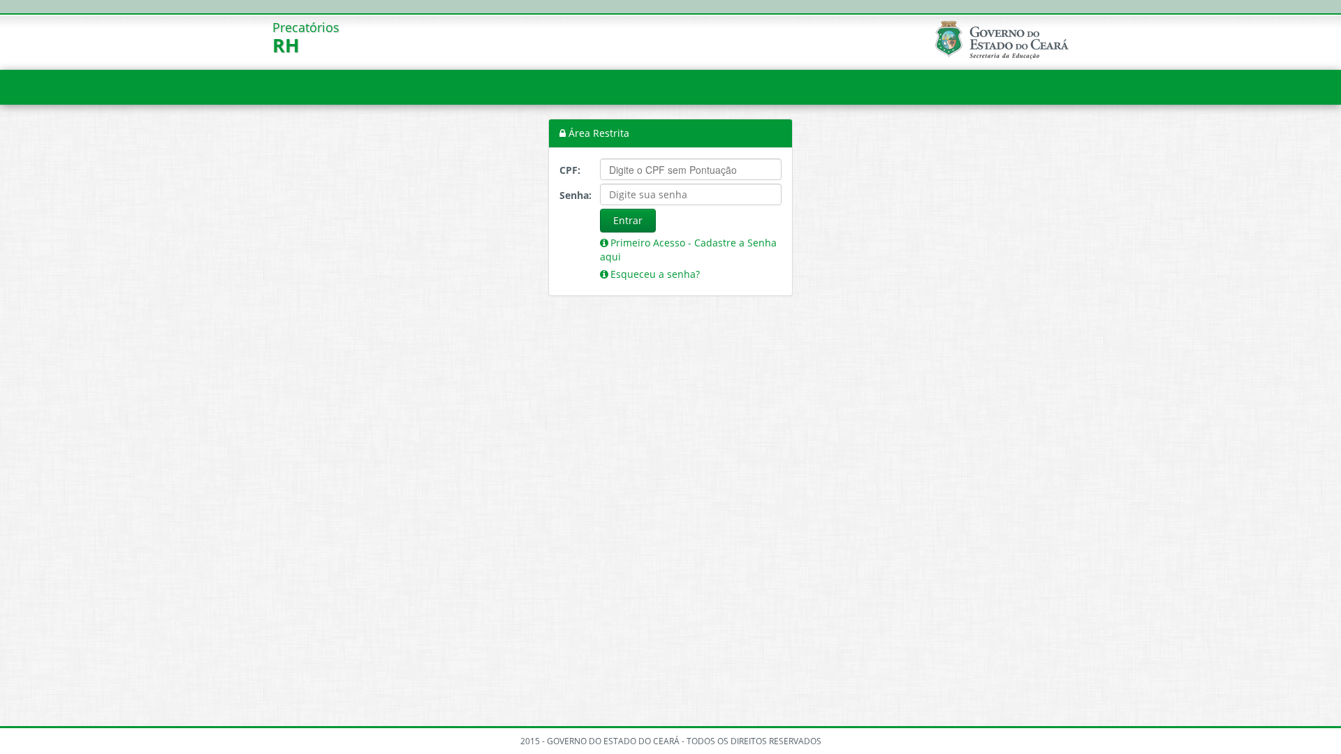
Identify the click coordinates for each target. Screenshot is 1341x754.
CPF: (569, 170)
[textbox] (691, 169)
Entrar (628, 220)
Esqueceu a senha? (655, 274)
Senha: (574, 195)
